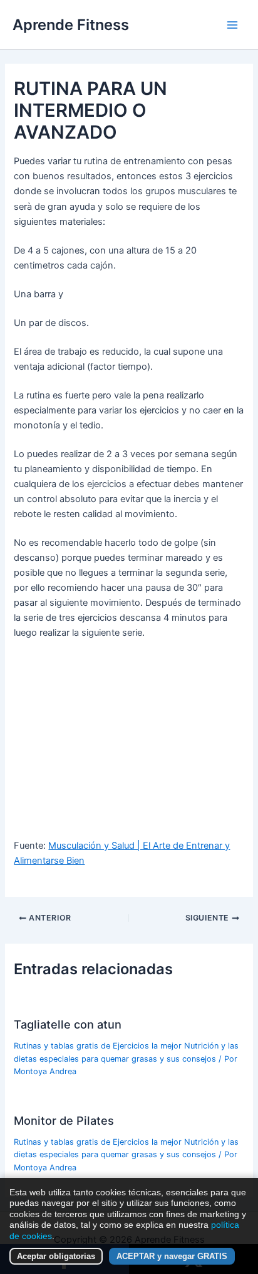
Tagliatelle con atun (67, 1024)
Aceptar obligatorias (56, 1256)
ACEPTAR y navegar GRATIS (171, 1256)
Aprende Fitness (71, 25)
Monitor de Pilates (64, 1120)
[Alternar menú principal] (232, 25)
